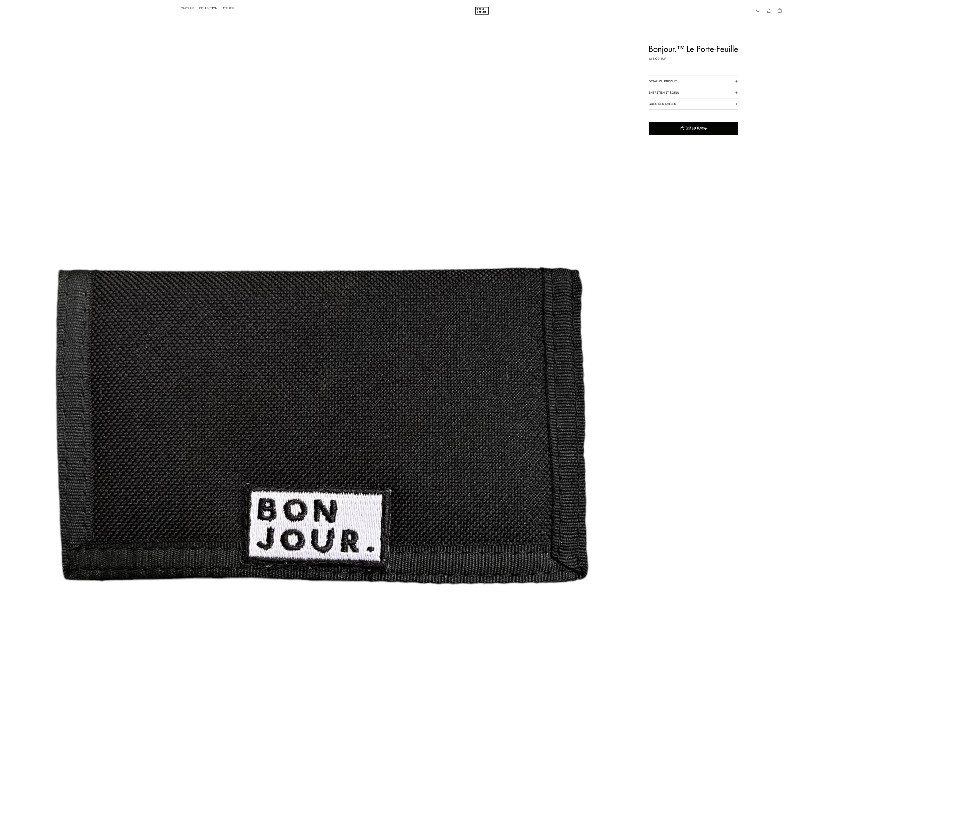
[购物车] (779, 10)
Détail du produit (663, 81)
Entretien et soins (664, 93)
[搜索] (758, 10)
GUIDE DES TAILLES (662, 104)
